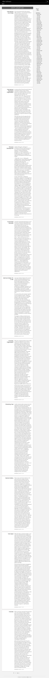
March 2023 (39, 54)
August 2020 (39, 80)
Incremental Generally (10, 222)
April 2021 (38, 70)
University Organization (10, 341)
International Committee (10, 12)
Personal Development (10, 147)
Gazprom (21, 158)
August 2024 (39, 45)
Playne (30, 677)
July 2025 (38, 31)
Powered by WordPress (22, 677)
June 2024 (38, 48)
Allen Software (6, 1)
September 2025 (39, 28)
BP (20, 151)
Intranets (11, 611)
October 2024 (39, 42)
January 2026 (39, 23)
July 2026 (38, 15)
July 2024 (38, 46)
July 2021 (38, 66)
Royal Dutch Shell (23, 169)
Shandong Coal (9, 404)
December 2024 (39, 40)
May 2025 (38, 33)
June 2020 (38, 83)
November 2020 (39, 76)
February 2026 (39, 22)
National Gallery (9, 478)
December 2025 (39, 24)
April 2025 (38, 35)
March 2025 (39, 36)
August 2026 (39, 14)
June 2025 (38, 32)
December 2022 (39, 58)
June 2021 (38, 67)
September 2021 (39, 63)
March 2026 (39, 20)
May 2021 (38, 68)
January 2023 (39, 57)
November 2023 (39, 50)
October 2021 (39, 62)
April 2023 (38, 53)
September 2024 (39, 44)
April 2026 (38, 19)
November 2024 (39, 41)
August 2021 (39, 64)
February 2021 (39, 72)
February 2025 (39, 37)
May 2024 (38, 49)
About (3, 3)
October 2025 (39, 27)
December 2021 (39, 59)
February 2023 (39, 55)
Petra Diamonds (24, 550)
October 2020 (39, 77)
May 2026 (38, 18)
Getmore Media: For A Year (8, 278)
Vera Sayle (10, 534)
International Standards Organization (10, 91)
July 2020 (38, 81)
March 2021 (39, 71)
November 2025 (39, 26)
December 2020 (39, 75)
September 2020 (39, 79)
